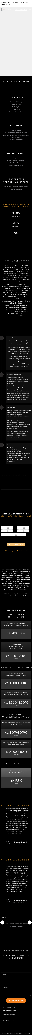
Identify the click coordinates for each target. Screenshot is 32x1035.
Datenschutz (13, 1033)
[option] (16, 828)
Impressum (5, 1033)
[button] (30, 922)
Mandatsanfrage (16, 544)
